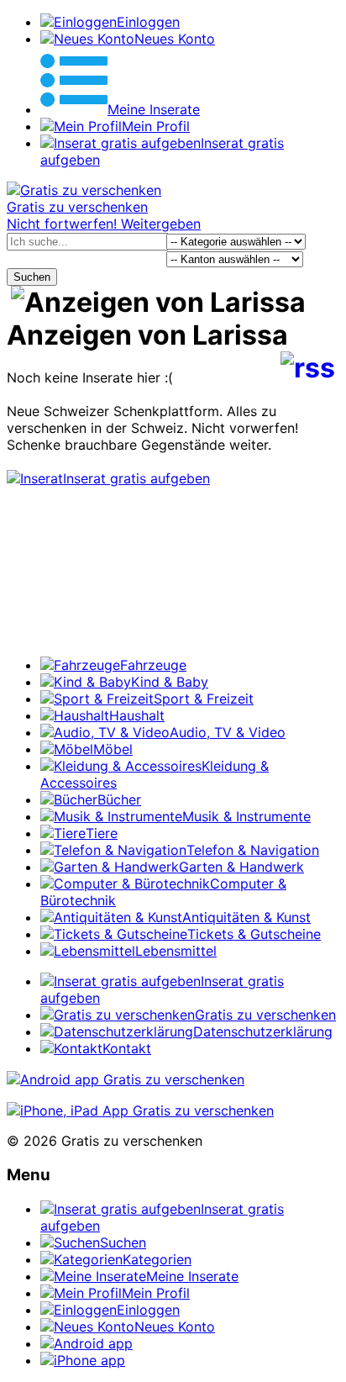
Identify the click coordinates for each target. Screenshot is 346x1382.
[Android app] (125, 1079)
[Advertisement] (173, 580)
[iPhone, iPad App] (140, 1110)
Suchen (31, 277)
